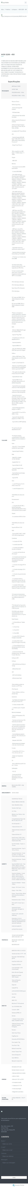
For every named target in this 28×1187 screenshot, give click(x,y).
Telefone (3, 1153)
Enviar (14, 1177)
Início (2, 9)
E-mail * (3, 1147)
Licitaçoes (14, 9)
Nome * (3, 1141)
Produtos (7, 9)
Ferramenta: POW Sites (19, 1185)
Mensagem (4, 1159)
